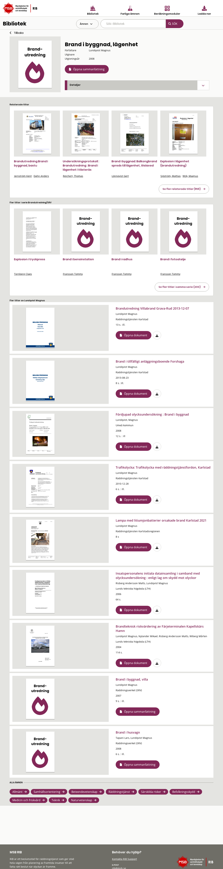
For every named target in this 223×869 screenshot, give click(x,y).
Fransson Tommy (73, 274)
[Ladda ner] (157, 335)
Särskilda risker (151, 792)
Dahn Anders (41, 176)
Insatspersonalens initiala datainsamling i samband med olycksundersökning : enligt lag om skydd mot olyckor (158, 575)
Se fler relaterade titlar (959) (182, 189)
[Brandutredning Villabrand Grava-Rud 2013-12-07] (40, 328)
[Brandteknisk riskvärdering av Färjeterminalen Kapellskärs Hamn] (40, 646)
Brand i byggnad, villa (132, 679)
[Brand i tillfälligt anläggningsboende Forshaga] (40, 381)
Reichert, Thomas (73, 176)
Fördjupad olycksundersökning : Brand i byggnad (152, 414)
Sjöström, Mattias (170, 176)
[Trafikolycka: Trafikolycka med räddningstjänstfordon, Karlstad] (40, 487)
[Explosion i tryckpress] (37, 231)
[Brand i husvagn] (40, 752)
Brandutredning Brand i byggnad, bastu (31, 163)
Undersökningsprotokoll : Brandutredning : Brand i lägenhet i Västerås (81, 165)
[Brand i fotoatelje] (183, 231)
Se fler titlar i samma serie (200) (180, 287)
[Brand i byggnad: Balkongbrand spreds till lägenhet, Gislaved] (134, 133)
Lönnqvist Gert (120, 176)
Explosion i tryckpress (29, 259)
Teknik (56, 800)
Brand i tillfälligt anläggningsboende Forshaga (150, 361)
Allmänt (17, 792)
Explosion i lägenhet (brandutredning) (174, 163)
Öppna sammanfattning (89, 69)
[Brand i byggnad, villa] (40, 699)
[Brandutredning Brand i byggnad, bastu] (37, 133)
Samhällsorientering (47, 792)
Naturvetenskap (81, 800)
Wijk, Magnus (190, 176)
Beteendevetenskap (84, 792)
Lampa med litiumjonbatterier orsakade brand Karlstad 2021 (161, 520)
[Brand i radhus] (134, 231)
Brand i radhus (122, 259)
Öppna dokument (135, 335)
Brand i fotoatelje (173, 259)
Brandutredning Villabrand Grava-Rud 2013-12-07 (152, 308)
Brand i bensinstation (78, 259)
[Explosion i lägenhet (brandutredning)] (183, 133)
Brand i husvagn (128, 732)
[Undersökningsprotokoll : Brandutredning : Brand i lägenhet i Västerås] (85, 133)
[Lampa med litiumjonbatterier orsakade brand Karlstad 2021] (40, 540)
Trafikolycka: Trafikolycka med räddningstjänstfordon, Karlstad (163, 467)
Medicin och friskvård (26, 800)
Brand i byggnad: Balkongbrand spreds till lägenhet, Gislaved (134, 163)
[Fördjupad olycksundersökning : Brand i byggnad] (40, 434)
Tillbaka (19, 33)
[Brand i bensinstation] (85, 231)
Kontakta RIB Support (124, 859)
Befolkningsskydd (183, 792)
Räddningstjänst (119, 792)
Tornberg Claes (23, 274)
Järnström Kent (23, 176)
